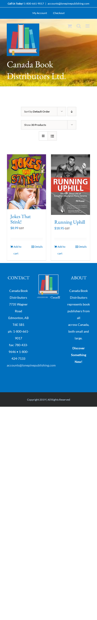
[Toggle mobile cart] (69, 25)
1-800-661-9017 (34, 3)
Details (39, 246)
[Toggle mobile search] (78, 25)
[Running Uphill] (70, 184)
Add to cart (17, 250)
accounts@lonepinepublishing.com (68, 3)
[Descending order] (71, 111)
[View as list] (52, 136)
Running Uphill (69, 222)
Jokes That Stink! (20, 219)
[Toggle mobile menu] (87, 25)
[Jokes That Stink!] (26, 181)
